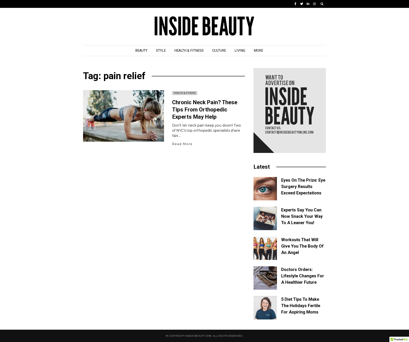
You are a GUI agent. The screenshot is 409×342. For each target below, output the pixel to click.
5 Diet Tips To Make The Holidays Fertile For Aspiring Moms (300, 306)
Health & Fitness (189, 50)
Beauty (141, 50)
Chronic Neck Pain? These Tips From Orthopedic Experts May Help (204, 109)
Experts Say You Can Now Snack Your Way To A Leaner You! (302, 216)
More (258, 50)
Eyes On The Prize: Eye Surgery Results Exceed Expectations (303, 186)
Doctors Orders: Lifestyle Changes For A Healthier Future (302, 276)
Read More (182, 144)
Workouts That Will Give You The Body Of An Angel (302, 246)
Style (161, 50)
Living (240, 50)
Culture (219, 50)
